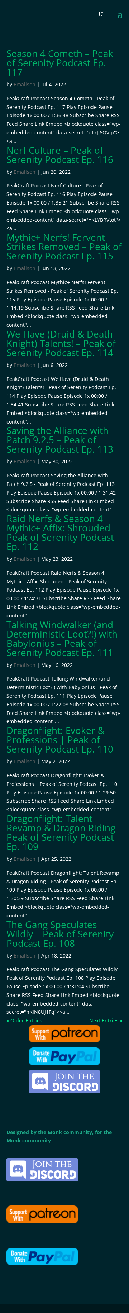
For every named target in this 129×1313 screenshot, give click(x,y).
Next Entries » (106, 1020)
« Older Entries (24, 1020)
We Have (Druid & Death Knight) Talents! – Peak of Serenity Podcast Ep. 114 (61, 343)
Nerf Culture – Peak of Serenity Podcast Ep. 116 (59, 155)
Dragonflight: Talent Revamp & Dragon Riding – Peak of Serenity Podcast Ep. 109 (64, 832)
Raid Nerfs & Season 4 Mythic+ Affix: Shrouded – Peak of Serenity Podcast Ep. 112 (62, 532)
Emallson (24, 84)
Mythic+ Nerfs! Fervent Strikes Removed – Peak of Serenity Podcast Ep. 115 (64, 246)
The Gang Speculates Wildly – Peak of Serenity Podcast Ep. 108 (60, 934)
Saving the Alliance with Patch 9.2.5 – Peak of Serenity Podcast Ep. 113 (59, 439)
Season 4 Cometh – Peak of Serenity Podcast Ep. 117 (59, 62)
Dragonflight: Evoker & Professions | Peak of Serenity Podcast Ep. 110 (59, 739)
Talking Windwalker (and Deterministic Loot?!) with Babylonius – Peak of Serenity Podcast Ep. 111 (62, 638)
